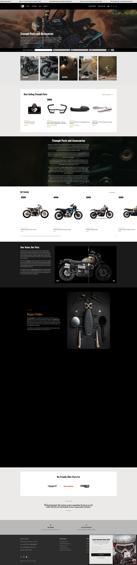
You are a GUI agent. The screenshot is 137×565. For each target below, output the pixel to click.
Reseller (30, 549)
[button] (108, 6)
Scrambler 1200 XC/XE (57, 39)
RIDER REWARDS (92, 6)
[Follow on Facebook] (21, 557)
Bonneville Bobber (76, 145)
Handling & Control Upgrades (65, 550)
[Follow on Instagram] (24, 557)
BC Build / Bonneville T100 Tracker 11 (29, 229)
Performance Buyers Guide (65, 543)
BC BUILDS (34, 6)
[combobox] (100, 551)
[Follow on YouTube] (26, 557)
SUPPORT (45, 6)
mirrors (81, 175)
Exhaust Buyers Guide (64, 541)
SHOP (27, 6)
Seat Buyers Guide (63, 545)
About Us (22, 549)
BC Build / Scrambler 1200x (92, 229)
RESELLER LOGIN (101, 6)
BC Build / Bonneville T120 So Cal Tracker (62, 229)
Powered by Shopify (32, 560)
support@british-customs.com (29, 547)
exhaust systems (64, 167)
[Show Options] (109, 551)
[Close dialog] (135, 536)
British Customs (26, 120)
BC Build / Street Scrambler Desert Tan (126, 229)
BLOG (40, 6)
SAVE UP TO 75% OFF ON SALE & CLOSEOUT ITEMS (62, 1)
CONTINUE (101, 554)
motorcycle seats (81, 153)
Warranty (88, 550)
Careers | (26, 549)
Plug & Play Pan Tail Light (29, 122)
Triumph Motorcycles (24, 228)
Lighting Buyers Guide (64, 547)
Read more (22, 44)
